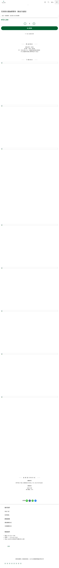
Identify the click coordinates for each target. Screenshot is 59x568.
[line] (27, 501)
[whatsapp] (33, 501)
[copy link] (35, 501)
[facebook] (30, 501)
